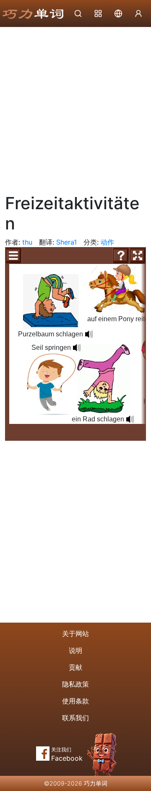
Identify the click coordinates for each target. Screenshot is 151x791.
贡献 (75, 667)
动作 (107, 242)
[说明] (120, 255)
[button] (130, 419)
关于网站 (75, 633)
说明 (75, 650)
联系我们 (75, 718)
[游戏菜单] (13, 255)
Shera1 (66, 242)
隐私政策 (75, 684)
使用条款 (75, 701)
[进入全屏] (137, 255)
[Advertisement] (75, 107)
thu (27, 242)
